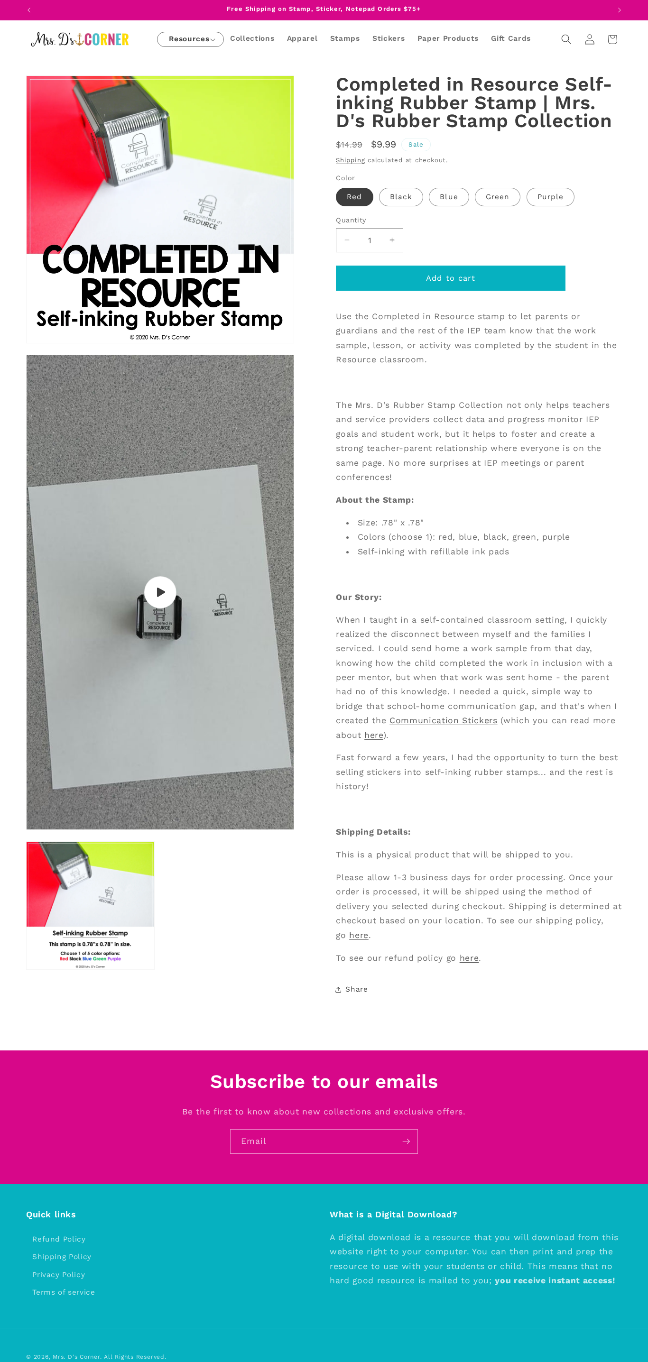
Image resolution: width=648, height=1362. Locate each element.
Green (498, 196)
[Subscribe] (406, 1141)
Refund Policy (59, 1239)
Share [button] (356, 989)
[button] (189, 39)
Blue (449, 196)
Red (354, 196)
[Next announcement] (619, 10)
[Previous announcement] (29, 10)
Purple (550, 196)
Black (401, 196)
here (373, 734)
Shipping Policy (62, 1256)
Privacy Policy (58, 1274)
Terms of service (63, 1292)
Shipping (350, 159)
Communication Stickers (443, 720)
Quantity (351, 219)
